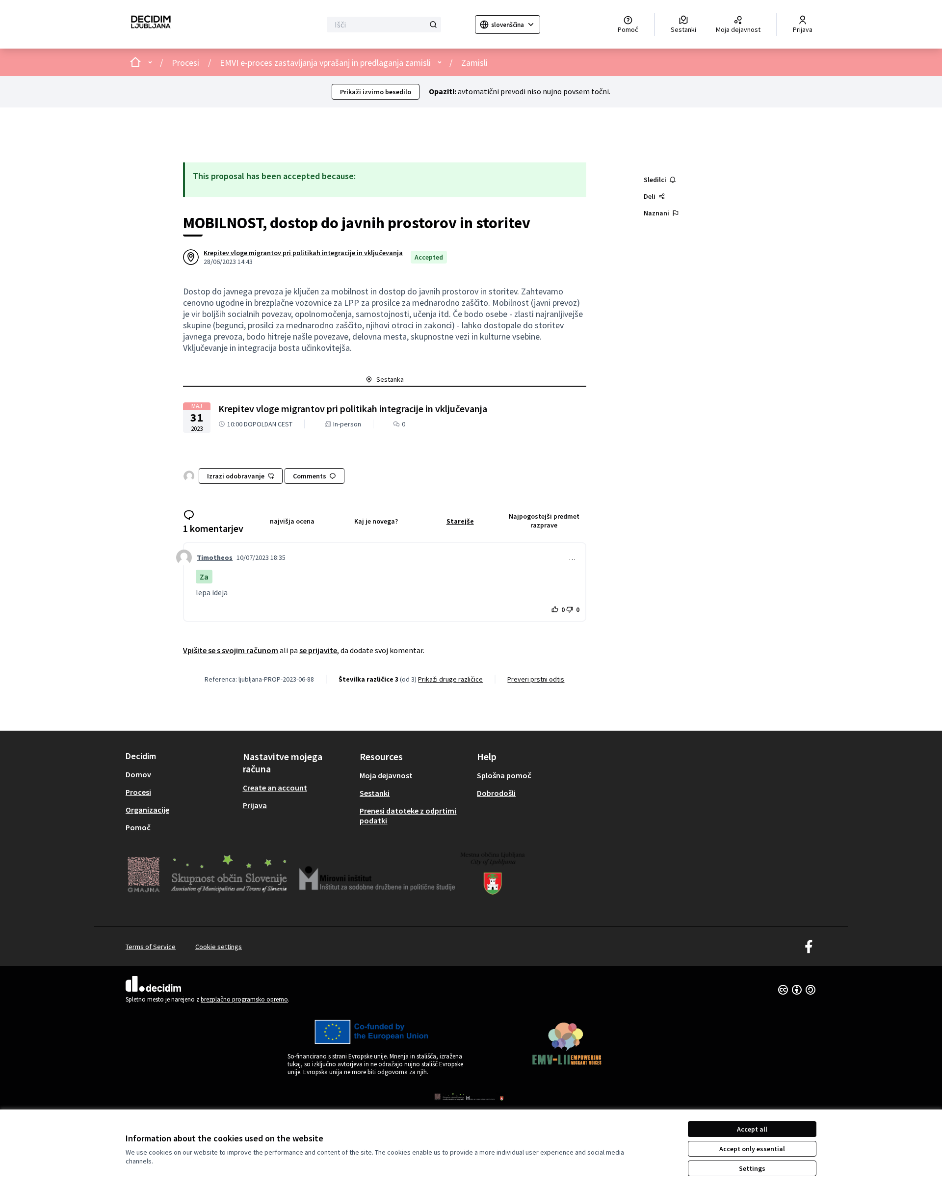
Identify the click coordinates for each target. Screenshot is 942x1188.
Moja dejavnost (386, 775)
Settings (752, 1168)
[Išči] (433, 24)
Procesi (185, 62)
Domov (138, 774)
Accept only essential (752, 1148)
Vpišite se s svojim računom (230, 650)
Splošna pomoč (504, 775)
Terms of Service (151, 946)
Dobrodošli (496, 793)
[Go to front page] (151, 24)
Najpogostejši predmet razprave (544, 520)
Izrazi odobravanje (235, 476)
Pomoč (138, 827)
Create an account (275, 787)
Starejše (460, 521)
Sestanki (375, 793)
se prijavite (318, 650)
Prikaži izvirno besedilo (375, 91)
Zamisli (474, 62)
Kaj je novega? (376, 521)
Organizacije (147, 810)
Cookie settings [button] (218, 946)
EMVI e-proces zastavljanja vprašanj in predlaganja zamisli (325, 62)
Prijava (255, 805)
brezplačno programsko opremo (244, 999)
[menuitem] (180, 774)
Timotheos (215, 557)
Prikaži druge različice (450, 679)
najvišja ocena (292, 521)
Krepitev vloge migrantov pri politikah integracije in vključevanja (303, 252)
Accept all (752, 1129)
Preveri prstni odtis (535, 679)
